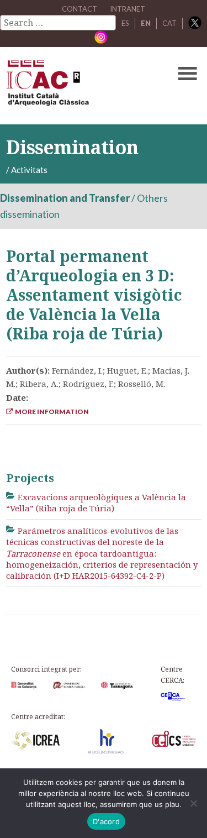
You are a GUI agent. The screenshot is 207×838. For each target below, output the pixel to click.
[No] (193, 803)
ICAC (83, 85)
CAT (169, 23)
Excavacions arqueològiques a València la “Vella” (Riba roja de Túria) (96, 502)
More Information (51, 411)
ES (125, 23)
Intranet (127, 8)
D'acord (106, 821)
